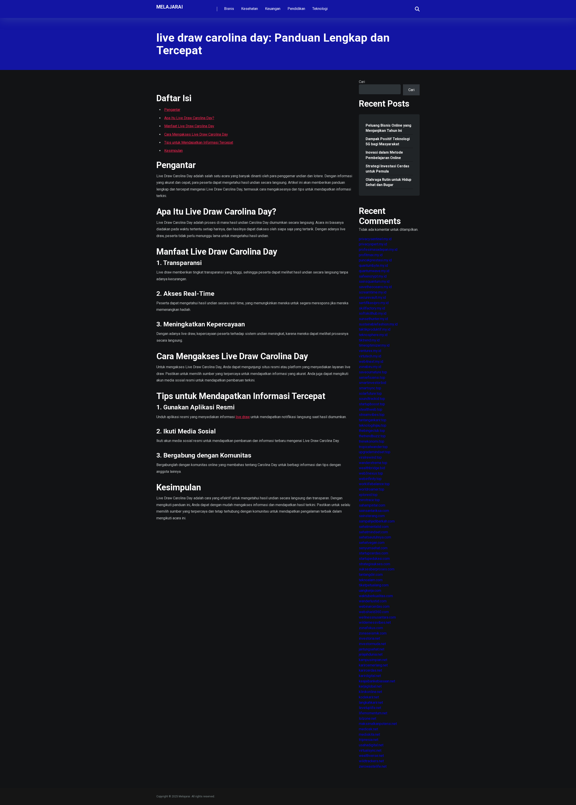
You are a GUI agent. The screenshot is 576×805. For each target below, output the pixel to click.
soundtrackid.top (372, 399)
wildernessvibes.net (375, 622)
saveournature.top (373, 372)
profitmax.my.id (370, 255)
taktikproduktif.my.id (374, 329)
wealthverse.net (371, 755)
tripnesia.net (368, 740)
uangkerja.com (370, 590)
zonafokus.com (371, 628)
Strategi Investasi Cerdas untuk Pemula (387, 168)
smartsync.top (370, 388)
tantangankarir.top (372, 420)
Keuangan (272, 9)
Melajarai (169, 6)
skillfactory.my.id (372, 308)
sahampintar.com (372, 505)
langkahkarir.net (371, 702)
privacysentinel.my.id (375, 239)
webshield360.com (374, 612)
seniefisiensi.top (372, 377)
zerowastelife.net (373, 766)
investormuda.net (372, 644)
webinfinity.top (370, 479)
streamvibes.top (372, 415)
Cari (362, 82)
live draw (243, 417)
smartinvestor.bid (372, 383)
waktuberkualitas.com (376, 596)
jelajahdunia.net (370, 654)
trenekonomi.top (371, 441)
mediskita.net (369, 734)
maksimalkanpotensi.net (378, 724)
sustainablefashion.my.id (378, 324)
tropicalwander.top (373, 447)
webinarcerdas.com (374, 606)
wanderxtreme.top (373, 463)
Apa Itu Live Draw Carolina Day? (189, 118)
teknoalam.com (370, 580)
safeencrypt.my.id (373, 276)
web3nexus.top (371, 473)
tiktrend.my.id (369, 340)
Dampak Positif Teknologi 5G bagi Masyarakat (388, 141)
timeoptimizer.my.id (374, 345)
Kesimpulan (173, 150)
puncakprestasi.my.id (375, 260)
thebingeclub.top (372, 430)
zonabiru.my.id (370, 367)
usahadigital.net (371, 745)
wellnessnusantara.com (377, 617)
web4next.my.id (371, 361)
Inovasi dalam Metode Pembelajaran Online (384, 155)
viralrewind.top (370, 457)
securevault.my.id (372, 297)
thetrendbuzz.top (372, 436)
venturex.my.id (370, 351)
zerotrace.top (369, 500)
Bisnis (229, 9)
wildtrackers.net (371, 761)
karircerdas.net (370, 670)
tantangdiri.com (371, 574)
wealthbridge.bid (372, 468)
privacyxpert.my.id (373, 244)
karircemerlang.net (373, 665)
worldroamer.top (371, 489)
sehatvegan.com (372, 542)
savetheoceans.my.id (375, 287)
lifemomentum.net (373, 713)
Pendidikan (296, 9)
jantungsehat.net (371, 649)
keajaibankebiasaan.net (377, 681)
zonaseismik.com (373, 633)
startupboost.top (372, 404)
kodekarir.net (369, 697)
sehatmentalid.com (374, 527)
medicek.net (368, 729)
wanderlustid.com (373, 601)
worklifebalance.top (374, 484)
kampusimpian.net (373, 660)
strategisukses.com (374, 564)
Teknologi (320, 9)
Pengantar (172, 110)
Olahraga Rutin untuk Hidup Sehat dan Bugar (388, 182)
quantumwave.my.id (374, 271)
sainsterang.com (372, 516)
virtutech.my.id (370, 356)
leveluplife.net (370, 708)
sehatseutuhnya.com (375, 537)
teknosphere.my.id (373, 335)
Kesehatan (249, 9)
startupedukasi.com (374, 558)
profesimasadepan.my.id (378, 249)
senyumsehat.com (373, 548)
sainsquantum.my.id (374, 281)
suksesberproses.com (376, 569)
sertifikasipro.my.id (374, 303)
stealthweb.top (370, 409)
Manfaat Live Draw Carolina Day (189, 126)
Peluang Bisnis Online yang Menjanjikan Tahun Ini (388, 128)
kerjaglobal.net (370, 686)
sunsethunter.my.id (373, 319)
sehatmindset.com (373, 532)
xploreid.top (368, 495)
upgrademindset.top (374, 452)
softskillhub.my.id (372, 313)
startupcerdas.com (373, 553)
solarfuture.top (370, 393)
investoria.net (369, 638)
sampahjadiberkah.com (377, 521)
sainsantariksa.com (374, 511)
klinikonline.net (370, 692)
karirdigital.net (370, 676)
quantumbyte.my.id (373, 265)
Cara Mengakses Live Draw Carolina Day (196, 134)
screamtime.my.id (372, 292)
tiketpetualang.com (374, 585)
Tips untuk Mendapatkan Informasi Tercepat (198, 142)
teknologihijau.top (372, 425)
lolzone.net (367, 718)
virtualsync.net (370, 750)
